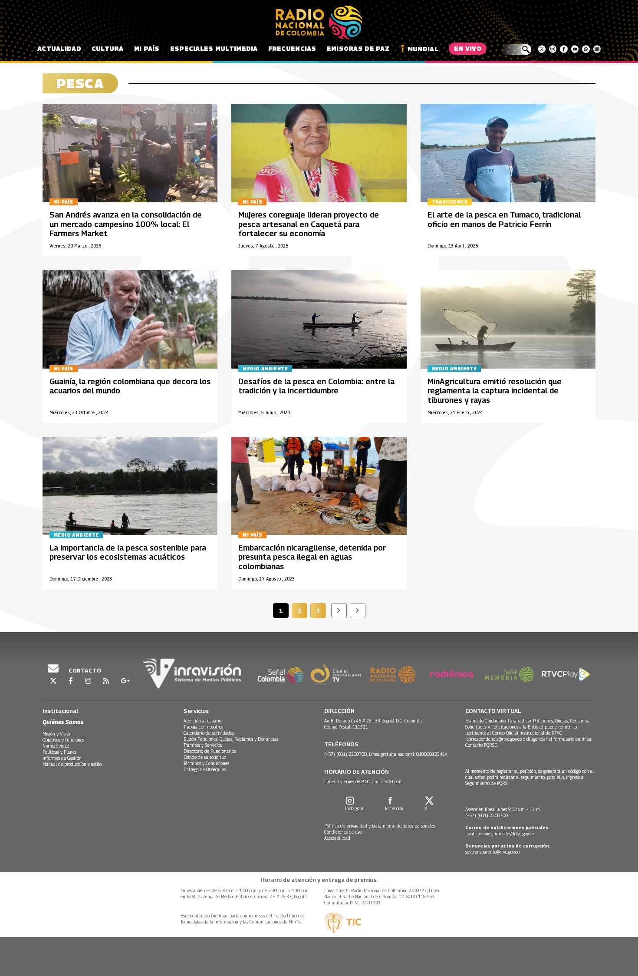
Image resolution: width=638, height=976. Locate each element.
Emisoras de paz (358, 48)
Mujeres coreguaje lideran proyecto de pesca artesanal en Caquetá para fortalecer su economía (308, 224)
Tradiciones (449, 201)
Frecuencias (292, 48)
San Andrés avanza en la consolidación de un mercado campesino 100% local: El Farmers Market (125, 224)
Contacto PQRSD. (482, 745)
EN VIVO (467, 48)
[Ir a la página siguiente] (339, 610)
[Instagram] (552, 49)
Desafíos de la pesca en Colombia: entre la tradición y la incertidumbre (316, 386)
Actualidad (59, 48)
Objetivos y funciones (63, 739)
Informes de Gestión (62, 758)
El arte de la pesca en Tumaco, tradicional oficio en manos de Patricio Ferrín (504, 219)
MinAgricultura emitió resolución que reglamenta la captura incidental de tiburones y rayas (495, 391)
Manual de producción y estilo (72, 764)
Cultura (108, 48)
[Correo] (597, 49)
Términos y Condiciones (206, 763)
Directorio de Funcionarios (210, 751)
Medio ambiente (265, 368)
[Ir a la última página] (357, 610)
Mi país (147, 48)
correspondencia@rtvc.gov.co (494, 739)
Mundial (423, 49)
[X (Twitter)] (542, 49)
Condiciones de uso (343, 831)
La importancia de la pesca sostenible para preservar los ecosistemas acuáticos (127, 552)
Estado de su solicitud (205, 757)
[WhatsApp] (585, 49)
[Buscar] (515, 49)
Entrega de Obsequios (205, 769)
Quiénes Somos (63, 721)
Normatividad (56, 745)
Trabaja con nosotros (203, 726)
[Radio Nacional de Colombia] (319, 22)
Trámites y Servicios (203, 745)
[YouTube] (575, 49)
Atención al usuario (202, 720)
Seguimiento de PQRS (486, 783)
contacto (84, 670)
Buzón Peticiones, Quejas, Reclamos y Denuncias (231, 739)
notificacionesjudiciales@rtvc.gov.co (499, 833)
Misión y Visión (57, 733)
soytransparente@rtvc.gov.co (492, 851)
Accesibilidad (337, 838)
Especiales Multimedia (214, 48)
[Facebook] (563, 49)
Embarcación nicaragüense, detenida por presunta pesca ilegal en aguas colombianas (312, 557)
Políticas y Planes (59, 752)
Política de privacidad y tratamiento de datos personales (379, 825)
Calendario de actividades (209, 732)
